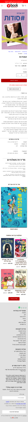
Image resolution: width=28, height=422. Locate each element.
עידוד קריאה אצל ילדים (19, 367)
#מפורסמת (14, 229)
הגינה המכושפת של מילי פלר (20, 291)
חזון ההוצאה (22, 353)
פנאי (24, 320)
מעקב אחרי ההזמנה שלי (19, 340)
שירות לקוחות (22, 331)
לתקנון (7, 401)
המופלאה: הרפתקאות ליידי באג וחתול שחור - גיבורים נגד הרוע (20, 262)
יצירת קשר (23, 357)
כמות (25, 72)
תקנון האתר (23, 333)
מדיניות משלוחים (21, 335)
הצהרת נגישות (22, 342)
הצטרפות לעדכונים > (14, 411)
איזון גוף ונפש (22, 322)
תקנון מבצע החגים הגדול (19, 344)
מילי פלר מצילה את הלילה (7, 260)
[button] (2, 5)
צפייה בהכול (14, 298)
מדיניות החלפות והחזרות (19, 337)
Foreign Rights (21, 361)
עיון (25, 314)
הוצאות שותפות (22, 359)
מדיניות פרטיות (22, 338)
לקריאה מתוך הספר (14, 89)
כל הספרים (23, 324)
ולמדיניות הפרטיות (21, 403)
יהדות (24, 318)
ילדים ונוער (18, 51)
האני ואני (7, 290)
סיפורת (24, 312)
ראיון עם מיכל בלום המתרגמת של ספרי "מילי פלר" (15, 370)
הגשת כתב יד (22, 355)
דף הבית (24, 51)
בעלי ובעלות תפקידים (20, 351)
